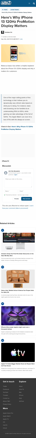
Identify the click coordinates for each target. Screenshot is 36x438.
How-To (21, 389)
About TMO (6, 401)
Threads (5, 395)
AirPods (21, 401)
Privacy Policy (7, 404)
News (21, 386)
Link (21, 39)
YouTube (5, 392)
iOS (4, 422)
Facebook (6, 389)
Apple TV (6, 419)
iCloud (5, 428)
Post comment (26, 199)
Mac (20, 392)
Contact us (6, 398)
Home (5, 10)
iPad (20, 398)
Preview (16, 199)
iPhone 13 (5, 161)
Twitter (5, 386)
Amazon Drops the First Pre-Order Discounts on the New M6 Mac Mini (17, 255)
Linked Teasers (15, 10)
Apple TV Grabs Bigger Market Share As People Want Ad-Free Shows (18, 365)
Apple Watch (7, 416)
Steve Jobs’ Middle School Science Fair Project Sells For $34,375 (17, 291)
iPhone (21, 395)
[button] (29, 3)
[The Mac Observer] (6, 3)
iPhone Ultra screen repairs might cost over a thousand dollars (15, 328)
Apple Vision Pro (8, 413)
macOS (5, 425)
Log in (15, 174)
